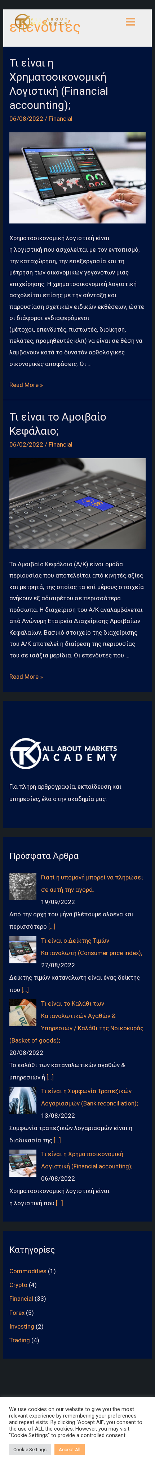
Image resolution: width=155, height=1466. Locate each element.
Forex (17, 1312)
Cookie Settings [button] (29, 1449)
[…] (52, 926)
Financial (60, 118)
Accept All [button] (69, 1449)
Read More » (26, 384)
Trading (19, 1340)
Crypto (18, 1284)
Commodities (27, 1271)
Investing (21, 1326)
